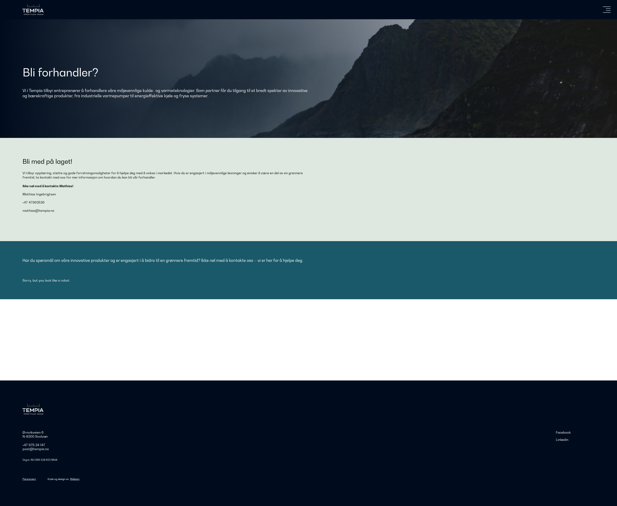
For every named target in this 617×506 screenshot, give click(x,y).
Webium (75, 479)
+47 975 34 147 (33, 445)
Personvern (29, 479)
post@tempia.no (35, 449)
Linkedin (562, 440)
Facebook (563, 432)
